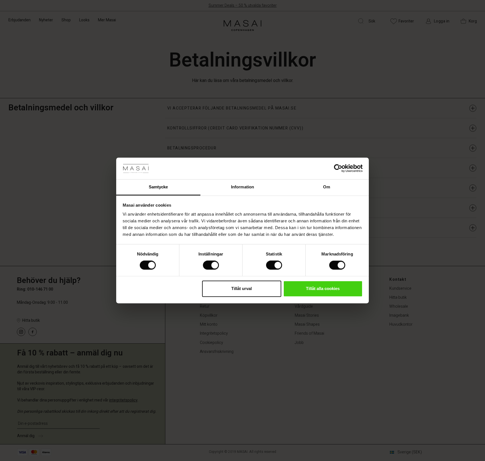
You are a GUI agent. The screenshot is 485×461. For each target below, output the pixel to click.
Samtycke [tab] (158, 186)
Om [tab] (326, 186)
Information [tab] (242, 186)
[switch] (211, 265)
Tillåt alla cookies (323, 288)
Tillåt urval (241, 288)
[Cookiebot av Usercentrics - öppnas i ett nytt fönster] (338, 168)
